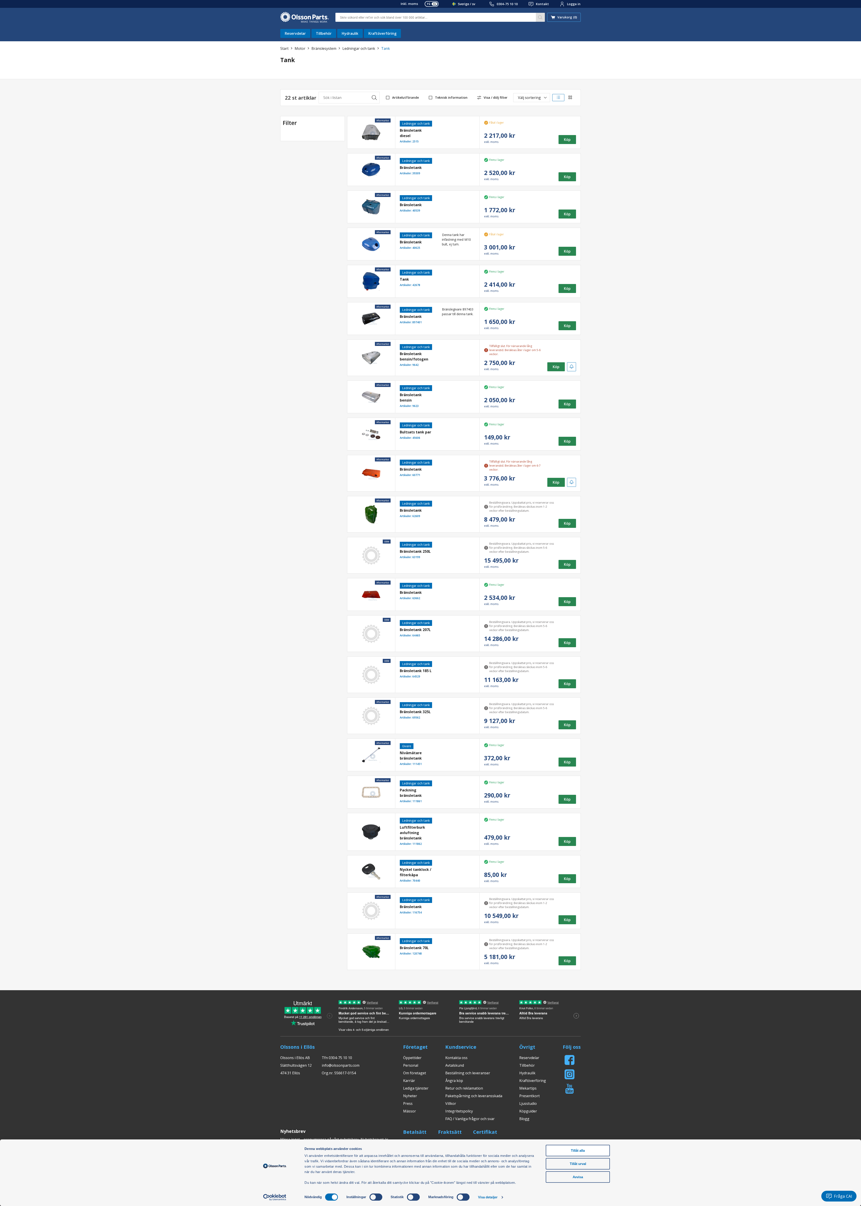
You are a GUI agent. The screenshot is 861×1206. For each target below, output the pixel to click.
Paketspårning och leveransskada (473, 1095)
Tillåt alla (578, 1150)
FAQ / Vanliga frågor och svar (470, 1118)
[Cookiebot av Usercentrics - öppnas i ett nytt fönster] (274, 1197)
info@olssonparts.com (340, 1065)
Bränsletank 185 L (416, 670)
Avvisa (578, 1177)
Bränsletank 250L (415, 551)
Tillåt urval (578, 1164)
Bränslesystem (323, 48)
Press (408, 1103)
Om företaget (414, 1073)
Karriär (409, 1080)
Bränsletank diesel (411, 133)
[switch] (376, 1197)
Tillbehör (324, 33)
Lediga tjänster (415, 1088)
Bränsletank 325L (415, 711)
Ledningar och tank (358, 48)
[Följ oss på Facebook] (569, 1060)
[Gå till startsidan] (304, 17)
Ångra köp (454, 1080)
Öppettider (412, 1057)
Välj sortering (529, 97)
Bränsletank (411, 167)
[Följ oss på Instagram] (569, 1074)
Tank (404, 279)
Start (284, 48)
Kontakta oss (456, 1057)
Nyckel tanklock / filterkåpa (415, 872)
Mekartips (528, 1088)
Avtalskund (454, 1065)
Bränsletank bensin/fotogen (414, 356)
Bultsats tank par (415, 432)
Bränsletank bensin (411, 397)
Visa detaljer (488, 1197)
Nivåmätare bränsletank (411, 755)
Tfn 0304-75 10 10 (337, 1057)
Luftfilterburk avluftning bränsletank (412, 833)
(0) (567, 17)
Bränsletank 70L (414, 947)
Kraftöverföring (382, 33)
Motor (300, 48)
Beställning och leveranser (467, 1073)
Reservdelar (295, 33)
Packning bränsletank (411, 793)
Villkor (450, 1103)
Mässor (409, 1111)
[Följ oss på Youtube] (569, 1089)
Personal (410, 1065)
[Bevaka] (571, 366)
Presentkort (529, 1095)
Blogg (524, 1118)
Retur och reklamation (464, 1088)
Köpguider (528, 1111)
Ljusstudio (528, 1103)
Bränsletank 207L (415, 629)
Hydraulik (350, 33)
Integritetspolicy (459, 1111)
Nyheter (410, 1095)
